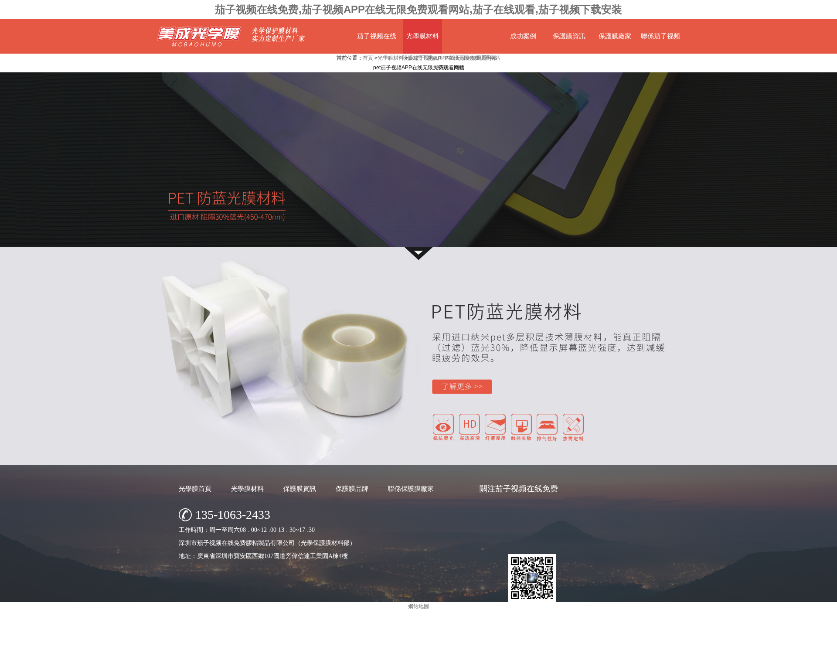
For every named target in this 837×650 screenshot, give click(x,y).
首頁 (368, 58)
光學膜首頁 (195, 488)
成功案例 (523, 36)
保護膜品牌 (352, 488)
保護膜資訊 (569, 36)
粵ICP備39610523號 (495, 641)
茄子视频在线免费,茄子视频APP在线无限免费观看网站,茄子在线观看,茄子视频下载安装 (418, 9)
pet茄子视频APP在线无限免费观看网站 (454, 58)
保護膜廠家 (615, 36)
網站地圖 (534, 641)
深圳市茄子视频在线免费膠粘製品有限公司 (390, 641)
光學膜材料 (422, 36)
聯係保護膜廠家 (411, 488)
